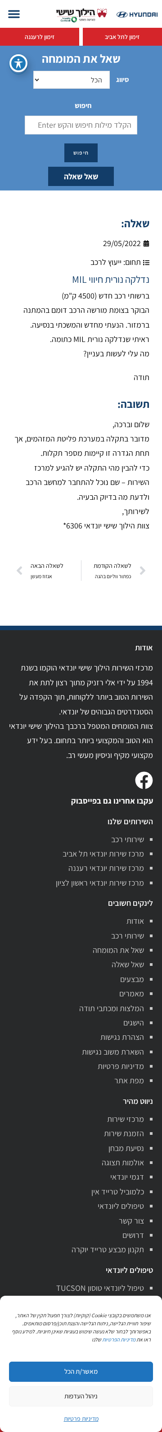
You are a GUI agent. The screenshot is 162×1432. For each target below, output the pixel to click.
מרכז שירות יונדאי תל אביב (103, 853)
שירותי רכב (127, 839)
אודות (135, 921)
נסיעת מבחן (126, 1148)
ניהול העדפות (81, 1396)
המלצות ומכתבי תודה (111, 1008)
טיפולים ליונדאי (121, 1206)
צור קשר (131, 1221)
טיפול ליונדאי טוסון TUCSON (100, 1288)
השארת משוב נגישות (113, 1052)
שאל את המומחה (118, 950)
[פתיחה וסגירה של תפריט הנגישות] (18, 63)
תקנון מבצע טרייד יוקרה (108, 1249)
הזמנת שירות (124, 1133)
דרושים (133, 1235)
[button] (13, 13)
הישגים (133, 1022)
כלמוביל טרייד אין (117, 1191)
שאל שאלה (81, 176)
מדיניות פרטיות (121, 1066)
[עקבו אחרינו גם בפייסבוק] (144, 780)
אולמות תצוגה (123, 1162)
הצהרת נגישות (122, 1037)
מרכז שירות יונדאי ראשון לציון (100, 883)
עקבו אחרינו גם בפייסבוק (112, 801)
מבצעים (132, 979)
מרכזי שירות (125, 1119)
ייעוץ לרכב (106, 262)
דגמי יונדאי (127, 1177)
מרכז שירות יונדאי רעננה (106, 868)
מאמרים (131, 993)
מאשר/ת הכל (81, 1371)
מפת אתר (129, 1080)
